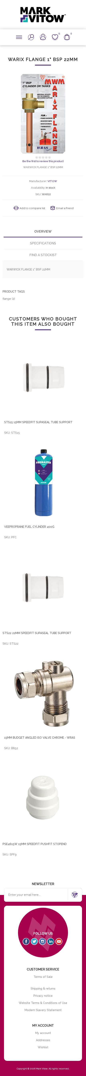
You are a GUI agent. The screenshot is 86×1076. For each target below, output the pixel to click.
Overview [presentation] (43, 231)
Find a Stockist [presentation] (43, 255)
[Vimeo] (50, 941)
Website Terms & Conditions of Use (43, 1003)
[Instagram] (42, 941)
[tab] (43, 231)
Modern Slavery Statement (43, 1010)
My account (43, 1033)
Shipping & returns (43, 988)
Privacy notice (43, 995)
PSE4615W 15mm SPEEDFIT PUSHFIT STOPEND (35, 844)
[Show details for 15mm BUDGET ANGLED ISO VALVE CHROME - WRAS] (43, 693)
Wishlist (43, 1047)
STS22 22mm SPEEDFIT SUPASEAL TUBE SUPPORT (37, 633)
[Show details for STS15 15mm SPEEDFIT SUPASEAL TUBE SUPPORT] (43, 378)
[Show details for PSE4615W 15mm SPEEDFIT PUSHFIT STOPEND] (43, 799)
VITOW (52, 181)
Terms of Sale (43, 976)
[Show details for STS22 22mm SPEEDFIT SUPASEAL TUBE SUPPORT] (43, 588)
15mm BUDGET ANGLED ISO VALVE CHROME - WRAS (39, 737)
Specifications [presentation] (43, 243)
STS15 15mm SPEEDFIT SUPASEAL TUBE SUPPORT (38, 422)
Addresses (43, 1040)
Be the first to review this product (43, 161)
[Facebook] (26, 941)
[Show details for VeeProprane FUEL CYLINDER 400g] (43, 482)
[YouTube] (58, 941)
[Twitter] (34, 941)
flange (7, 298)
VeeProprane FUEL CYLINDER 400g (29, 526)
